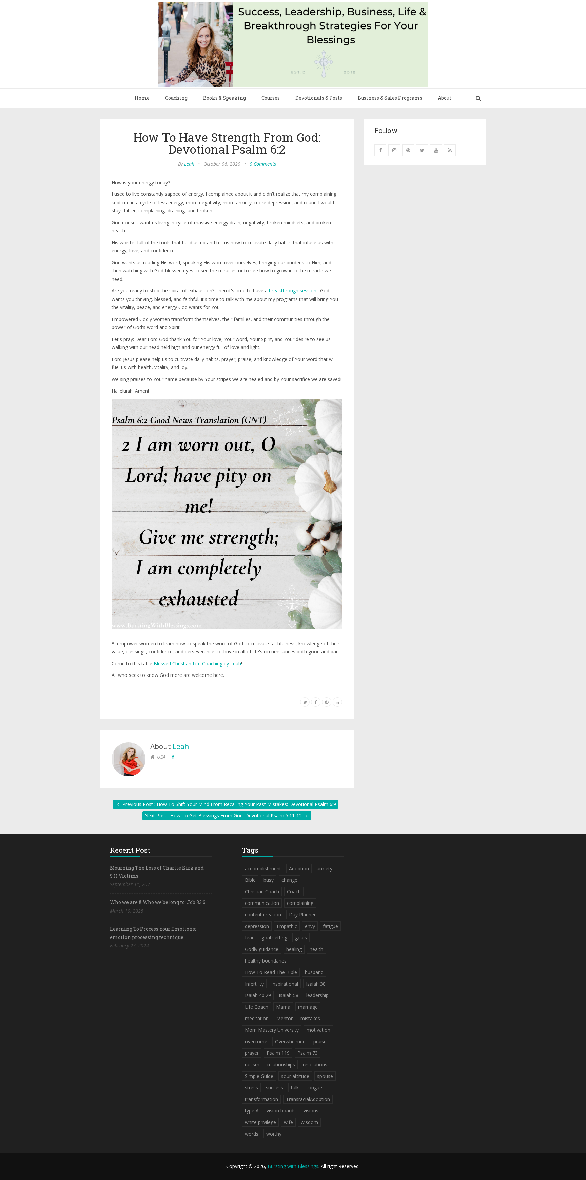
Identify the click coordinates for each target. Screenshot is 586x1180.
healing (294, 949)
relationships (281, 1064)
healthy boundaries (266, 960)
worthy (273, 1133)
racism (252, 1064)
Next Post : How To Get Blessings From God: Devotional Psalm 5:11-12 (223, 815)
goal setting (274, 937)
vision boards (281, 1110)
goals (301, 937)
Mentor (284, 1018)
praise (320, 1041)
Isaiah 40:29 (258, 995)
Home (142, 98)
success (274, 1087)
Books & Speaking (224, 98)
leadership (317, 995)
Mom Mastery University (272, 1030)
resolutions (315, 1064)
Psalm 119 (278, 1053)
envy (310, 926)
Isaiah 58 (288, 995)
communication (262, 903)
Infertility (254, 984)
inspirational (285, 984)
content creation (263, 914)
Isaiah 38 (316, 984)
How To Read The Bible (271, 972)
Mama (283, 1007)
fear (249, 937)
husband (314, 972)
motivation (318, 1030)
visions (311, 1110)
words (251, 1133)
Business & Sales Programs (390, 98)
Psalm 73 (307, 1053)
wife (288, 1122)
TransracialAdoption (308, 1099)
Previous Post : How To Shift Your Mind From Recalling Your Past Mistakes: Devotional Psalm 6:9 (228, 804)
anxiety (324, 868)
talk (295, 1087)
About (444, 98)
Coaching (176, 98)
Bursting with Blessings (293, 1166)
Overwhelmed (290, 1041)
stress (251, 1087)
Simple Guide (259, 1076)
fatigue (330, 926)
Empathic (287, 926)
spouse (325, 1076)
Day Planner (302, 914)
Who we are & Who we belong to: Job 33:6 (158, 902)
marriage (308, 1007)
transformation (261, 1099)
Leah (189, 163)
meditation (257, 1018)
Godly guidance (261, 949)
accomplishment (263, 868)
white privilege (260, 1122)
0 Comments (263, 163)
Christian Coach (262, 891)
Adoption (299, 868)
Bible (250, 880)
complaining (300, 903)
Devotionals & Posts (318, 98)
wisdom (309, 1122)
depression (257, 926)
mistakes (310, 1018)
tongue (314, 1087)
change (289, 880)
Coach (294, 891)
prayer (252, 1053)
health (316, 949)
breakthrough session (292, 290)
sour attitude (295, 1076)
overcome (256, 1041)
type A (252, 1110)
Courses (270, 98)
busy (268, 880)
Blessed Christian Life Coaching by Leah (197, 663)
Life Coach (256, 1007)
